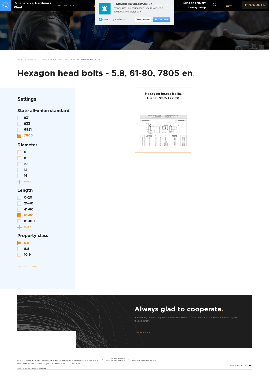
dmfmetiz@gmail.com (146, 360)
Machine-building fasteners (59, 60)
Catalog (33, 60)
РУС (59, 5)
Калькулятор (197, 7)
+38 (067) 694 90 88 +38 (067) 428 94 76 (118, 359)
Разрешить (161, 19)
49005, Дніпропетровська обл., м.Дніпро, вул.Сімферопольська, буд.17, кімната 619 (62, 360)
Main (20, 60)
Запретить (143, 19)
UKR (72, 5)
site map (76, 364)
